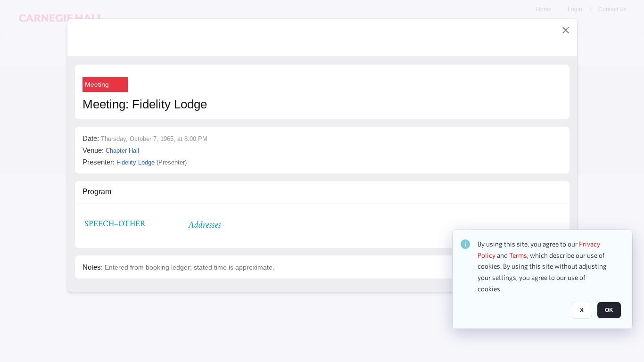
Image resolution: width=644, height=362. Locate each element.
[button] (565, 30)
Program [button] (97, 192)
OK (609, 310)
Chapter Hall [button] (122, 150)
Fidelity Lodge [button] (135, 162)
